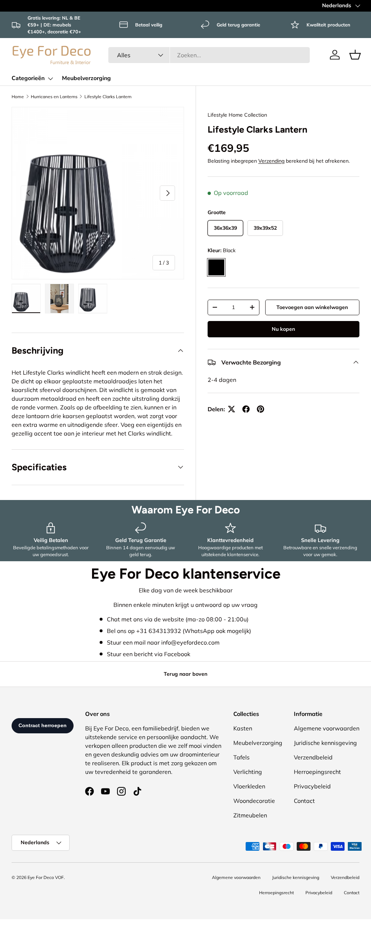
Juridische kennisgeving (325, 742)
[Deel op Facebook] (246, 409)
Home (18, 96)
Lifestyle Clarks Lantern (108, 96)
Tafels (241, 757)
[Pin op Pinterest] (260, 409)
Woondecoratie (254, 800)
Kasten (242, 728)
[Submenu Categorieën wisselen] (50, 78)
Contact (304, 800)
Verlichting (247, 771)
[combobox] (209, 55)
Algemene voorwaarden (326, 728)
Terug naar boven (185, 674)
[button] (355, 55)
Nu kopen (283, 329)
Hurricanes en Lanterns (54, 96)
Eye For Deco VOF (46, 877)
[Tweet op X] (231, 409)
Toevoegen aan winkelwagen (312, 307)
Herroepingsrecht (317, 771)
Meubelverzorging (86, 78)
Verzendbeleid (313, 757)
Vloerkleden (249, 786)
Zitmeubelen (250, 815)
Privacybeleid (312, 786)
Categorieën (28, 78)
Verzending (271, 161)
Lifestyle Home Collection (237, 115)
